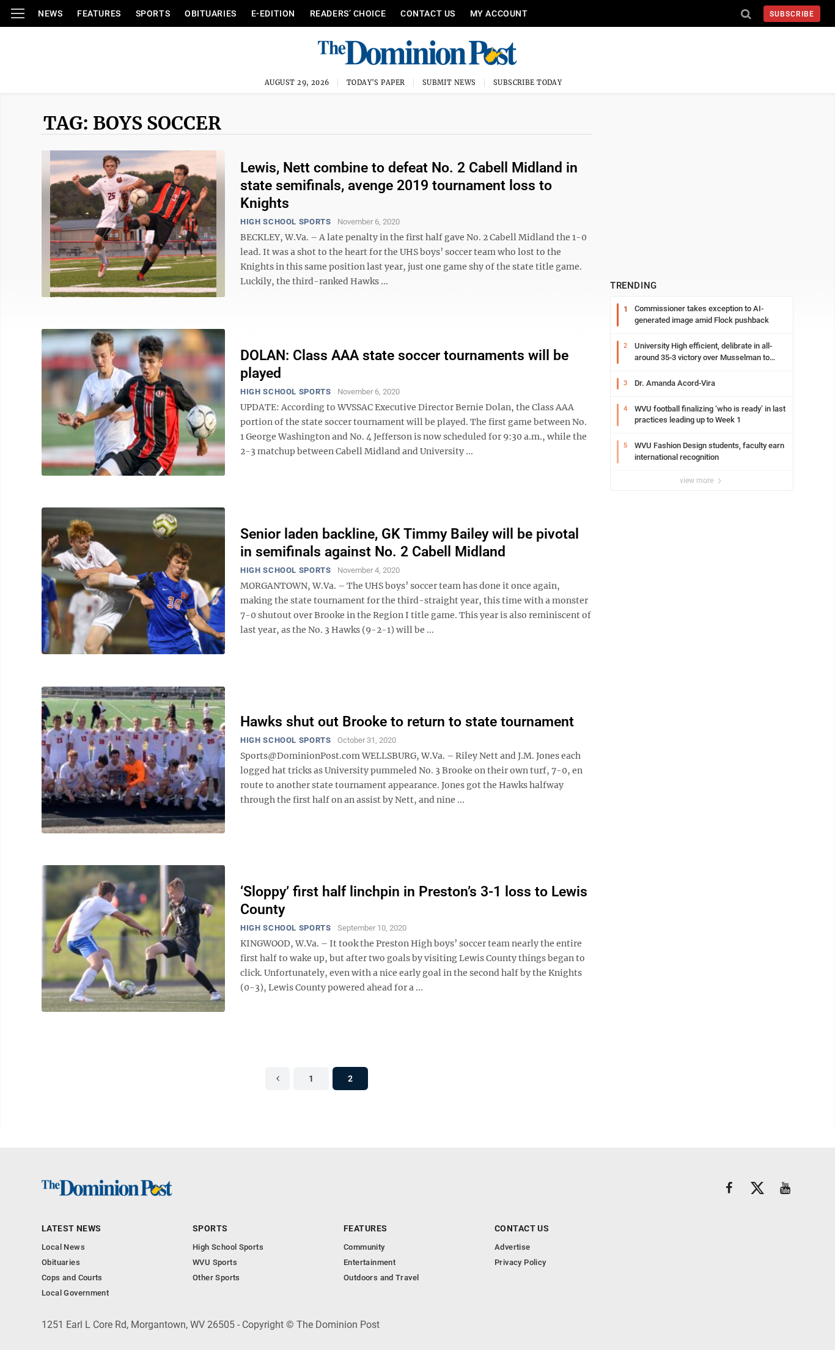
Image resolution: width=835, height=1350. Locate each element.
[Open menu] (18, 13)
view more (697, 480)
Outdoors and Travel (381, 1277)
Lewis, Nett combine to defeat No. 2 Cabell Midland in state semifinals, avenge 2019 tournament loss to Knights (409, 186)
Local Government (75, 1292)
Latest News (71, 1228)
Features (98, 13)
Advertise (513, 1247)
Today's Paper (376, 82)
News (50, 13)
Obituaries (211, 13)
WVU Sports (215, 1262)
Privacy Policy (520, 1262)
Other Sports (216, 1277)
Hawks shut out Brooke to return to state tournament (407, 722)
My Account (499, 13)
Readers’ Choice (348, 13)
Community (364, 1247)
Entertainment (369, 1262)
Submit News (449, 82)
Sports (153, 13)
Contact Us (427, 13)
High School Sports (285, 221)
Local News (63, 1247)
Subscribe (792, 14)
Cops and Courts (72, 1277)
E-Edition (273, 13)
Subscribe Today (527, 82)
